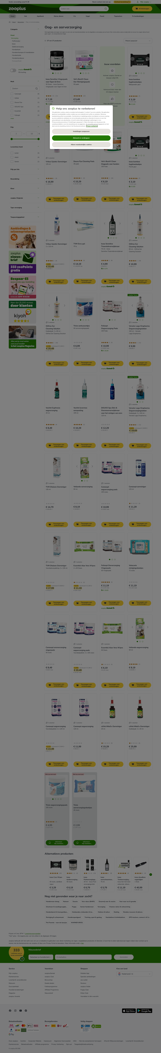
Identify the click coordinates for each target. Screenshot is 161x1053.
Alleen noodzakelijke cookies (81, 145)
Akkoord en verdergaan (81, 138)
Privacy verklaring (91, 126)
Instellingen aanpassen (81, 131)
